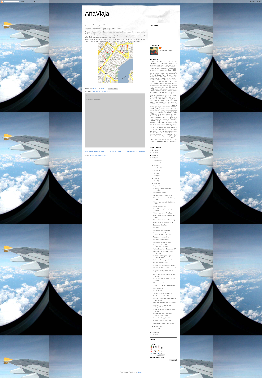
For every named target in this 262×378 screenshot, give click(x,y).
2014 (153, 150)
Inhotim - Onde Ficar (155, 87)
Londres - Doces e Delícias (169, 90)
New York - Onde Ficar (160, 110)
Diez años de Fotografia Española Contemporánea (163, 256)
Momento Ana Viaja (165, 99)
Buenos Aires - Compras (157, 73)
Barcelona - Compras (168, 63)
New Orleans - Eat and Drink (101, 91)
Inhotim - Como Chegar (157, 85)
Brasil (170, 70)
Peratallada (164, 119)
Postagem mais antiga (136, 151)
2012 (153, 155)
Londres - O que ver (159, 92)
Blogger (139, 372)
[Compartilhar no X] (113, 89)
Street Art (173, 138)
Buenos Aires (153, 72)
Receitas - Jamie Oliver (157, 122)
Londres (157, 89)
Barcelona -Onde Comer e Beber (167, 68)
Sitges (172, 136)
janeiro (156, 329)
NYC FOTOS (153, 112)
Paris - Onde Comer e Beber (162, 114)
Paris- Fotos (169, 117)
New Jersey (153, 100)
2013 (153, 153)
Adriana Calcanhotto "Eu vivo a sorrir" (164, 249)
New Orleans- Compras (164, 106)
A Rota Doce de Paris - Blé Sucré (163, 222)
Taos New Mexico (160, 139)
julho (155, 173)
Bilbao (162, 70)
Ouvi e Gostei (163, 112)
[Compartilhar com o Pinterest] (117, 89)
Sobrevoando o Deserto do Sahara (158, 137)
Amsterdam (154, 61)
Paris (175, 112)
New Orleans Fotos (165, 103)
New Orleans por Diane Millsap (162, 296)
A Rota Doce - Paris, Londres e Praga (164, 220)
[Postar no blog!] (111, 89)
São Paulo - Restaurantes (160, 132)
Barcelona (153, 63)
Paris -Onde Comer (164, 116)
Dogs (159, 81)
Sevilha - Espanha (162, 136)
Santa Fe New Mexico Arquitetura (166, 129)
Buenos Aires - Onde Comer (158, 76)
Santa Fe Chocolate (164, 125)
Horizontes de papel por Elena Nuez (163, 260)
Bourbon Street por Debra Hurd (162, 320)
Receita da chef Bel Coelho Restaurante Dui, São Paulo (162, 233)
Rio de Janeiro (157, 290)
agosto (156, 170)
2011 (153, 158)
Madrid (159, 97)
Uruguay (172, 139)
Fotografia (168, 81)
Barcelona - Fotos (161, 66)
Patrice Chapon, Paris (159, 206)
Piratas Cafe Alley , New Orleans (163, 318)
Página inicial (115, 151)
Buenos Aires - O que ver (165, 75)
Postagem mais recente (94, 151)
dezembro (157, 160)
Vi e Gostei (164, 141)
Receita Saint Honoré (159, 192)
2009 (153, 335)
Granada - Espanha (164, 83)
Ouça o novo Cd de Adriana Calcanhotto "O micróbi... (161, 245)
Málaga (166, 97)
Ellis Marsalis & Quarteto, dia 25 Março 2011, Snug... (162, 306)
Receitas (153, 121)
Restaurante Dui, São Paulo (161, 230)
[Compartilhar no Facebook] (115, 89)
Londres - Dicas (154, 90)
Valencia (153, 141)
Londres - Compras (168, 89)
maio (155, 178)
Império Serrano (158, 288)
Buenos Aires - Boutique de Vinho (166, 72)
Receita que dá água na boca (162, 242)
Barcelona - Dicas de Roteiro (157, 65)
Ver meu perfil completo (166, 50)
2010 (153, 332)
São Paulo (173, 131)
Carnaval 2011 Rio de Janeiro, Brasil (164, 285)
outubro (156, 165)
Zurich (175, 141)
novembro (157, 163)
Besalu (154, 70)
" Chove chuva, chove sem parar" (163, 283)
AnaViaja (97, 13)
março (156, 183)
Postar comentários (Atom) (98, 155)
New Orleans (165, 100)
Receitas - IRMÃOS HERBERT (167, 121)
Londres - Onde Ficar (162, 95)
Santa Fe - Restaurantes (162, 124)
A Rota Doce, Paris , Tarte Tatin (162, 213)
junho (155, 175)
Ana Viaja (164, 48)
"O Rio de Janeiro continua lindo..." (163, 293)
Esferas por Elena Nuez (160, 225)
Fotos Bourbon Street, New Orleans (163, 323)
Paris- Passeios (154, 119)
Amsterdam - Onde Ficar (168, 61)
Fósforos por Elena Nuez (160, 262)
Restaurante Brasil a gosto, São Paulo (164, 268)
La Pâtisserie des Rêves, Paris (162, 195)
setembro (157, 168)
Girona (152, 83)
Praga (171, 119)
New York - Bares (165, 108)
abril (155, 181)
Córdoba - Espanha (163, 79)
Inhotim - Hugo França (169, 85)
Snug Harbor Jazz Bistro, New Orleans (164, 302)
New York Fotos (171, 110)
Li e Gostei (165, 87)
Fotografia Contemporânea (161, 237)
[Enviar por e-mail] (109, 89)
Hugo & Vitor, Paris (159, 186)
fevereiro (156, 326)
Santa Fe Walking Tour (160, 131)
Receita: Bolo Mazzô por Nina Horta (163, 265)
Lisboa (174, 87)
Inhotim (175, 83)
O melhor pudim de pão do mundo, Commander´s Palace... (163, 271)
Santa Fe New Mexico (168, 127)
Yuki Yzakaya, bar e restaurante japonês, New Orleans (162, 314)
